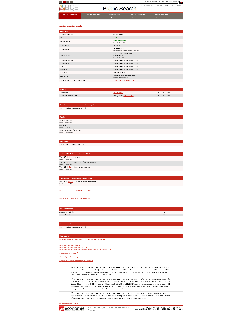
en (71, 2)
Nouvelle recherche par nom (93, 16)
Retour (76, 303)
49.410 (69, 167)
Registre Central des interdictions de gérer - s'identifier (76, 261)
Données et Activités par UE (124, 80)
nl (61, 2)
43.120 (69, 162)
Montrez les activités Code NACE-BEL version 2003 (75, 198)
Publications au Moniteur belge (68, 245)
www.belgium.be (174, 1)
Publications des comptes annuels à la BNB (72, 247)
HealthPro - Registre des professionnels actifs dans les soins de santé (80, 239)
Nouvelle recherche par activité (115, 16)
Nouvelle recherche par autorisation (138, 16)
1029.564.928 (118, 93)
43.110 (69, 157)
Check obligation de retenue (68, 257)
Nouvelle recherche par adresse (161, 16)
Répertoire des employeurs (67, 253)
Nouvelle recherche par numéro (70, 16)
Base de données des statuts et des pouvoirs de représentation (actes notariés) (83, 249)
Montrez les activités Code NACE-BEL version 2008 (75, 191)
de (68, 2)
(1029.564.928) (128, 96)
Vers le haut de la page (65, 303)
